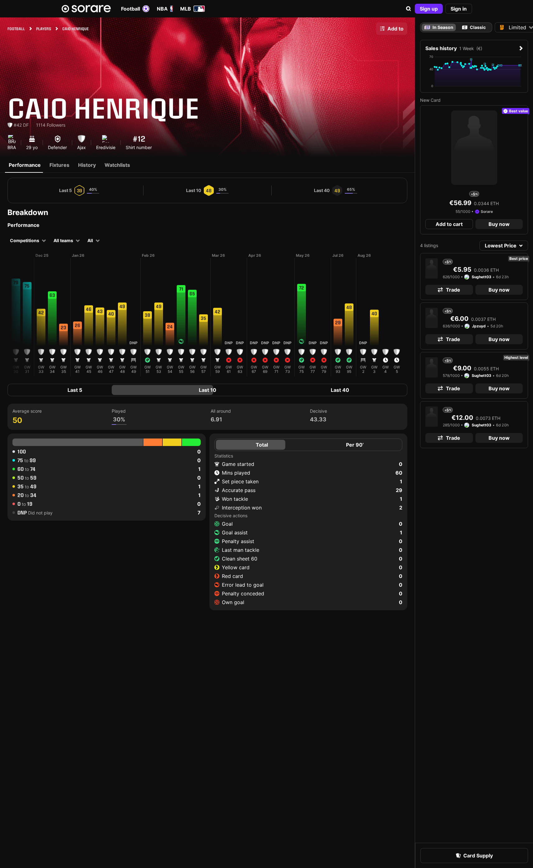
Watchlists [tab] (117, 165)
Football (130, 9)
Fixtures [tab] (59, 165)
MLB (185, 9)
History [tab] (87, 165)
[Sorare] (86, 9)
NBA (162, 9)
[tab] (474, 27)
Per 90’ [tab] (355, 445)
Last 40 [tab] (340, 390)
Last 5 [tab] (75, 390)
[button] (408, 8)
